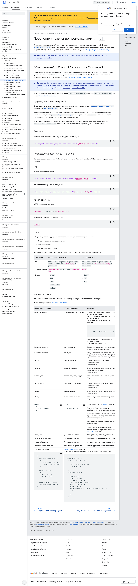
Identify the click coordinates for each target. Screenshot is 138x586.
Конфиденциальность (55, 582)
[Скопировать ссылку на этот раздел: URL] (39, 167)
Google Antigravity (108, 555)
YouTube (69, 559)
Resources (40, 7)
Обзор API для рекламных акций (98, 50)
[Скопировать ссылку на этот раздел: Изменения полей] (53, 295)
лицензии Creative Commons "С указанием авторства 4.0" (90, 522)
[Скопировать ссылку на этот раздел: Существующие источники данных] (68, 102)
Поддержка (52, 7)
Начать (129, 30)
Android (104, 542)
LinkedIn (68, 552)
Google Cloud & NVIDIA (37, 555)
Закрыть (117, 30)
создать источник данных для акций (81, 77)
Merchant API (13, 2)
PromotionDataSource (47, 96)
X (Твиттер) (69, 555)
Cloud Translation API (81, 27)
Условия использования (38, 582)
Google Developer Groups (38, 546)
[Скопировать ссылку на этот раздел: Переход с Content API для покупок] (76, 154)
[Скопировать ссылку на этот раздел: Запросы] (45, 131)
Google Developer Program (38, 542)
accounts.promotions (59, 303)
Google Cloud (106, 559)
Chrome (104, 546)
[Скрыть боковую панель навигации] (24, 582)
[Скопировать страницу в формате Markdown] (101, 39)
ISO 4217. (90, 431)
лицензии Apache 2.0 (42, 524)
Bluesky (68, 546)
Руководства (15, 7)
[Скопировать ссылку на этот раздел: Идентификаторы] (52, 200)
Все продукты (103, 573)
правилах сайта (73, 524)
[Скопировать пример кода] (113, 141)
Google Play (105, 562)
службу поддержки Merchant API (74, 88)
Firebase (104, 549)
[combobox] (103, 2)
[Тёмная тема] (110, 141)
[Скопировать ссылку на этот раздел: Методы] (43, 233)
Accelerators (34, 552)
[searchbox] (13, 13)
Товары (43, 33)
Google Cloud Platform (87, 573)
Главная (5, 7)
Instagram (69, 549)
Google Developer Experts (38, 549)
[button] (13, 40)
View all (104, 565)
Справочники (28, 7)
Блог (67, 542)
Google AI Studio (107, 552)
